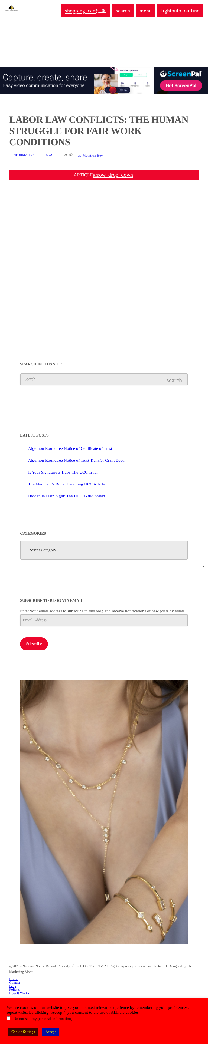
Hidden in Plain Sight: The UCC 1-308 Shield (66, 496)
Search (29, 379)
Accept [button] (51, 1032)
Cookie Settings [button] (23, 1032)
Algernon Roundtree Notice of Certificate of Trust (70, 448)
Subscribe (34, 644)
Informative (23, 155)
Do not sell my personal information (42, 1019)
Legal (49, 155)
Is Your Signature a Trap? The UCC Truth (63, 472)
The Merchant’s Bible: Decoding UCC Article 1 (68, 484)
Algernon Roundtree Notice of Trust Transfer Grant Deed (76, 460)
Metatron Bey (93, 155)
